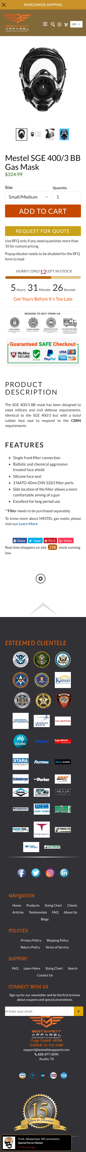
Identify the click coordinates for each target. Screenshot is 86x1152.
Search (73, 968)
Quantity (60, 188)
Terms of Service (57, 947)
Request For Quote (43, 231)
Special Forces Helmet (30, 1142)
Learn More (32, 968)
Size (9, 187)
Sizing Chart (53, 905)
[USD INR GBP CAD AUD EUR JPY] (76, 24)
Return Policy (30, 947)
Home (16, 905)
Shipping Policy (58, 940)
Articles (18, 912)
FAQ (55, 912)
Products (32, 905)
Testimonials (38, 912)
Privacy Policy (31, 940)
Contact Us (45, 975)
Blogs (45, 919)
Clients (72, 905)
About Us (70, 912)
